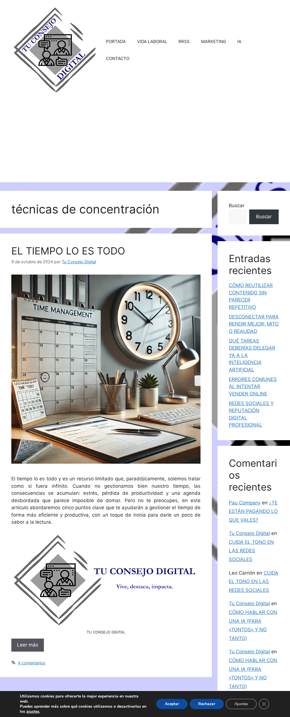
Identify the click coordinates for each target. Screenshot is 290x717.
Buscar (236, 205)
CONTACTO (117, 58)
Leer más (27, 645)
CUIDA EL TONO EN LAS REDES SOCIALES (251, 550)
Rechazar (206, 704)
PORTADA (116, 41)
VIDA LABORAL (152, 41)
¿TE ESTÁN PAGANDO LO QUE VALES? (253, 511)
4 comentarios (31, 662)
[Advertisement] (145, 142)
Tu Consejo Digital (249, 533)
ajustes (32, 711)
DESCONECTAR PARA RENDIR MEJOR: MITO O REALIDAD (254, 324)
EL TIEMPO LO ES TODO (68, 251)
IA (239, 41)
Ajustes (241, 704)
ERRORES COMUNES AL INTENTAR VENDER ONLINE (253, 386)
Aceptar (172, 704)
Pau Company (245, 503)
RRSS (184, 41)
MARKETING (213, 41)
